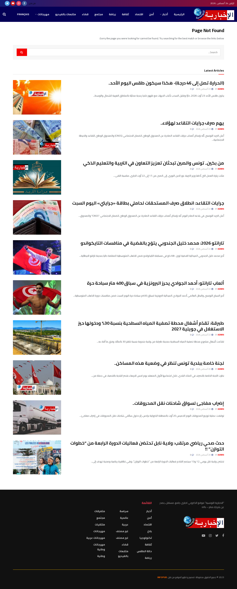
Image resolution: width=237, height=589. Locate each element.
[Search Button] (22, 52)
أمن (151, 14)
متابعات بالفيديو (65, 14)
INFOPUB (162, 577)
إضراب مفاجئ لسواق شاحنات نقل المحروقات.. (178, 403)
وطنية (101, 556)
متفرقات (99, 511)
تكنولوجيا (146, 537)
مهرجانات (43, 14)
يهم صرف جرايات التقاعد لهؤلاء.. (192, 123)
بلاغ (149, 531)
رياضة (112, 14)
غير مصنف (122, 531)
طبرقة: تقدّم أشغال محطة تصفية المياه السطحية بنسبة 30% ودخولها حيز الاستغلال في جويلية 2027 (151, 326)
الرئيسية (179, 14)
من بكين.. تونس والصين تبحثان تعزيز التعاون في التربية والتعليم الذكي (153, 163)
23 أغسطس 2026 (203, 89)
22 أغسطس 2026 (203, 169)
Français (23, 14)
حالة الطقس (144, 551)
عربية (125, 524)
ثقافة (125, 14)
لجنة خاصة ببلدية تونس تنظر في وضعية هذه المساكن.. (169, 363)
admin (221, 89)
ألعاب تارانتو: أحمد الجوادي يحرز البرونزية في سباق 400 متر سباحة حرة (155, 283)
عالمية (124, 517)
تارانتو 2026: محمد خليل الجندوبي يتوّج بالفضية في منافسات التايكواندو (152, 243)
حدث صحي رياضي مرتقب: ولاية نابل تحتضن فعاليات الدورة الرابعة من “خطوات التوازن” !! (147, 446)
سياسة (124, 511)
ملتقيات (100, 524)
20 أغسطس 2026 (203, 369)
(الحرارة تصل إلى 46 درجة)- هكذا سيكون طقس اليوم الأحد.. (166, 83)
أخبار (165, 14)
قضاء (85, 14)
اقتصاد (139, 14)
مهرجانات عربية (95, 537)
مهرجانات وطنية (99, 547)
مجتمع (98, 14)
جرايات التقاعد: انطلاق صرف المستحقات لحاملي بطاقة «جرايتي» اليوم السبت (148, 203)
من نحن (32, 3)
